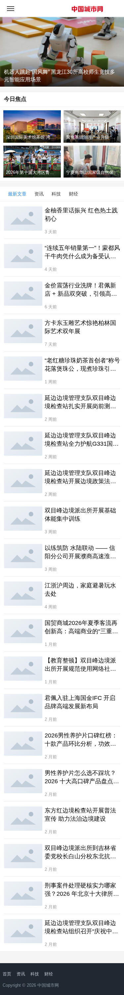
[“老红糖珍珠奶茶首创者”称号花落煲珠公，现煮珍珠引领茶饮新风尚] (23, 368)
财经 (73, 193)
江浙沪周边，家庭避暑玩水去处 (80, 589)
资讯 (39, 193)
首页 (7, 973)
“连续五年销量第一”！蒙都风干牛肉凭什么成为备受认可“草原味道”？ (82, 253)
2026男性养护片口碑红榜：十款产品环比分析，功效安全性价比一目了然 (81, 740)
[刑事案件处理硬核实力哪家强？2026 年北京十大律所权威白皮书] (23, 893)
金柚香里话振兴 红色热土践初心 (81, 214)
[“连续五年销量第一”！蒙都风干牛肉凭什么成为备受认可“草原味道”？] (23, 256)
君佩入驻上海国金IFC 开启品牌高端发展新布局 (80, 702)
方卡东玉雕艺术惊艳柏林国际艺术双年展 (80, 327)
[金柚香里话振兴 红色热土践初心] (23, 218)
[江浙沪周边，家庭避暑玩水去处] (23, 593)
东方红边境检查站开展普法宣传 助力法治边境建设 (80, 814)
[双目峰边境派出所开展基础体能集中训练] (23, 518)
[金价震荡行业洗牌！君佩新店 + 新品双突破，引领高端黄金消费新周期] (23, 293)
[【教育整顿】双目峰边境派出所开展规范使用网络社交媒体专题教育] (23, 668)
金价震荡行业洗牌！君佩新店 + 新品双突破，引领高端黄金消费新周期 (81, 290)
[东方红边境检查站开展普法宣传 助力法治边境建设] (23, 818)
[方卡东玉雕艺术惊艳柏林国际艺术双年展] (23, 331)
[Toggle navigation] (10, 8)
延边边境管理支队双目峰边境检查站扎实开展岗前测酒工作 (80, 403)
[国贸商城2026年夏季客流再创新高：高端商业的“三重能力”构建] (23, 631)
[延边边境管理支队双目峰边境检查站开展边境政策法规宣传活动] (23, 481)
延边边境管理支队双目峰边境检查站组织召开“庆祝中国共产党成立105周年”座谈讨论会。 (81, 928)
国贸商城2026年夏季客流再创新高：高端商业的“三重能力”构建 (81, 628)
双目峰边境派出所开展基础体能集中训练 (80, 514)
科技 (56, 193)
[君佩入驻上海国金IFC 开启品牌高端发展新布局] (23, 706)
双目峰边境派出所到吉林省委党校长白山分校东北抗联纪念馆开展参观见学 (80, 853)
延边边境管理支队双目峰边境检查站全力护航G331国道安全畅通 (82, 440)
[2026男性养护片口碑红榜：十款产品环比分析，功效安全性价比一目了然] (23, 743)
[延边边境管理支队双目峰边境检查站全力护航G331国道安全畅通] (23, 443)
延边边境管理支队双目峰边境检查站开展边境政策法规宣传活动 (80, 478)
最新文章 (17, 193)
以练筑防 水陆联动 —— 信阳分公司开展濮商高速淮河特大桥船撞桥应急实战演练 (80, 553)
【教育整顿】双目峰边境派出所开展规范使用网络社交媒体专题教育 (80, 665)
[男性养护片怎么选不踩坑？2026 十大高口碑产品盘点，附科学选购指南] (23, 781)
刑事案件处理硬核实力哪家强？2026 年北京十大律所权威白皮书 (82, 890)
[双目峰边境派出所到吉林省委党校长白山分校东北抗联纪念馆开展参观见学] (23, 856)
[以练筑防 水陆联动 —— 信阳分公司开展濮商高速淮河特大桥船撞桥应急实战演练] (23, 556)
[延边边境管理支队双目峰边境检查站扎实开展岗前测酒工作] (23, 406)
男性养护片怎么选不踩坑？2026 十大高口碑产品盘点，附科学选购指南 (82, 778)
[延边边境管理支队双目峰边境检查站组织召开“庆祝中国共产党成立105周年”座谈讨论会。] (23, 931)
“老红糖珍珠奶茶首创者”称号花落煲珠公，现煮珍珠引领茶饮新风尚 (82, 365)
